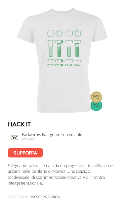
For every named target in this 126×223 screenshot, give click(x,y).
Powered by (34, 197)
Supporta (25, 152)
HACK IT (19, 124)
